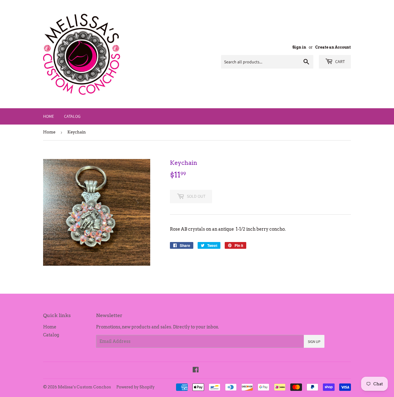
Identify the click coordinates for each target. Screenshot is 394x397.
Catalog (72, 116)
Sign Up (314, 341)
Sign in (299, 47)
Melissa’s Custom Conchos (84, 387)
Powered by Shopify (135, 387)
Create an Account (333, 47)
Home (48, 116)
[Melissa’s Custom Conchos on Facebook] (195, 370)
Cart (339, 61)
